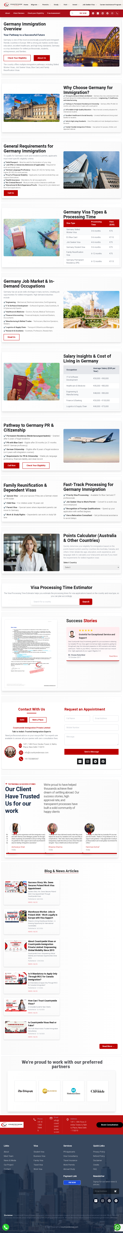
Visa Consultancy (70, 1156)
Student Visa (39, 1152)
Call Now (11, 465)
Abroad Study (69, 1169)
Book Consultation (109, 1125)
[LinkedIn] (93, 13)
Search (85, 601)
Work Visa (38, 1169)
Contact (7, 1169)
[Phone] (117, 13)
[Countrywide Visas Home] (13, 5)
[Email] (112, 13)
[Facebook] (98, 13)
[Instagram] (102, 13)
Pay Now (83, 13)
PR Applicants (69, 1152)
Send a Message (91, 752)
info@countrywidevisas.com (36, 752)
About (7, 13)
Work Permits (69, 1165)
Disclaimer (97, 1160)
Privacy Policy (99, 1152)
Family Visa (38, 1160)
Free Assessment (53, 13)
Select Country (70, 562)
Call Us (11, 193)
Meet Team (8, 1156)
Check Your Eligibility (17, 58)
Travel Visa (38, 1165)
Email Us (11, 337)
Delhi (22, 720)
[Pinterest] (107, 13)
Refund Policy (99, 1156)
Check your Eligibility (36, 13)
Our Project (8, 1165)
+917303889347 (32, 759)
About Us (42, 58)
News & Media (10, 1160)
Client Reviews (18, 13)
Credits (96, 1165)
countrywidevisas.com (69, 1227)
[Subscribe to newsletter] (115, 1191)
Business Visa (39, 1156)
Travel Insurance (70, 1160)
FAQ (95, 1169)
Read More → (108, 1046)
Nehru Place (37, 720)
